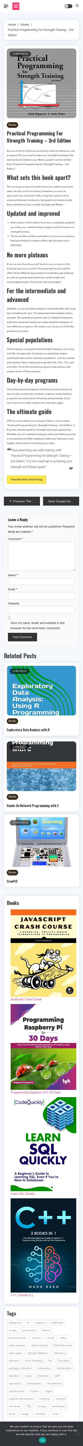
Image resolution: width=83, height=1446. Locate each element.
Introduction (64, 1368)
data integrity (39, 1345)
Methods (43, 1376)
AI (28, 1323)
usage (25, 1414)
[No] (78, 1434)
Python (34, 1391)
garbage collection (20, 1368)
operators (15, 1383)
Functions (64, 1361)
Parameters (54, 1383)
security (60, 1399)
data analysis (17, 1345)
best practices (17, 1338)
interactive (44, 1368)
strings (42, 1406)
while (55, 1414)
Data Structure (63, 1345)
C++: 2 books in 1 (22, 1295)
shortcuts (14, 1406)
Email (12, 589)
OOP (57, 1376)
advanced (15, 1323)
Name (13, 575)
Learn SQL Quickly (23, 1194)
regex (48, 1391)
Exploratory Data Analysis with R (28, 730)
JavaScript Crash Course (26, 999)
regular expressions (21, 1399)
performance (17, 1391)
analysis (40, 1323)
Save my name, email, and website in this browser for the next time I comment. (38, 625)
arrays (13, 1330)
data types (15, 1353)
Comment (15, 539)
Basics (46, 1330)
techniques (58, 1406)
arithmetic (57, 1323)
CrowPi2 (12, 881)
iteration (14, 1376)
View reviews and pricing (26, 479)
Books (12, 125)
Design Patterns (38, 1353)
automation (29, 1330)
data (63, 1338)
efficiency (59, 1353)
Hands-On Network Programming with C (33, 806)
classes (37, 1338)
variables (40, 1414)
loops (28, 1376)
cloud (50, 1338)
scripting (44, 1399)
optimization (34, 1383)
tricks (12, 1414)
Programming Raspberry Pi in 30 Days (36, 1092)
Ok (42, 1440)
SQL (29, 1406)
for (50, 1361)
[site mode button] (68, 6)
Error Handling (34, 1361)
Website (13, 603)
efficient (14, 1361)
